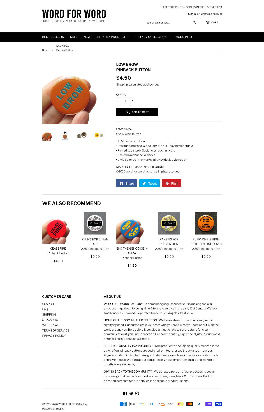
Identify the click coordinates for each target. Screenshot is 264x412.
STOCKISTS (50, 319)
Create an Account (211, 13)
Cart (214, 22)
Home (45, 50)
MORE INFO (184, 36)
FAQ (45, 309)
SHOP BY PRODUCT (111, 36)
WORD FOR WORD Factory (72, 404)
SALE (74, 36)
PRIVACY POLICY (54, 335)
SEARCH (48, 304)
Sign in (192, 13)
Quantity (121, 94)
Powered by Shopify (53, 408)
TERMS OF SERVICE (55, 330)
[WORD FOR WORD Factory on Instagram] (137, 394)
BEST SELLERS (53, 36)
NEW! (87, 36)
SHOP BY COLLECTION (151, 36)
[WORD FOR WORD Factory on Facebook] (125, 394)
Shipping (122, 84)
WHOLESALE (51, 325)
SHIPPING (49, 314)
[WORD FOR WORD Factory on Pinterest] (131, 394)
